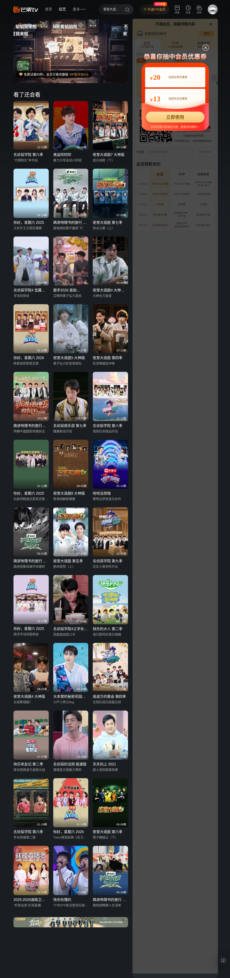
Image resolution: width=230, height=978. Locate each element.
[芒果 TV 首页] (25, 9)
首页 (48, 9)
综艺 (62, 9)
